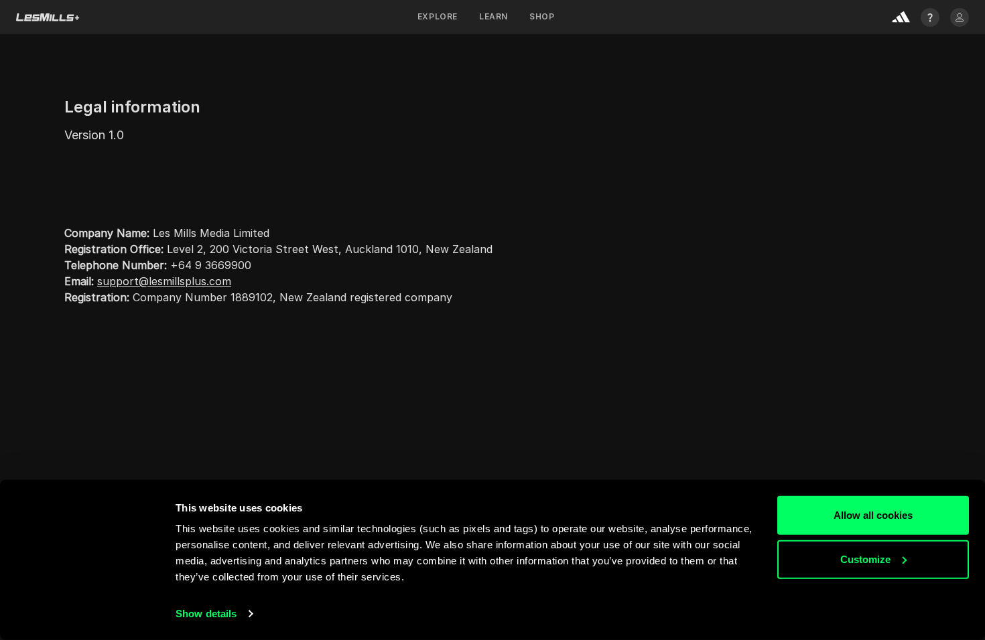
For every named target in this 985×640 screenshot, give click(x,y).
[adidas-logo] (901, 17)
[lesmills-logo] (48, 17)
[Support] (930, 17)
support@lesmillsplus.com (164, 281)
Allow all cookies (873, 515)
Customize (865, 558)
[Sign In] (959, 17)
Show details (206, 613)
